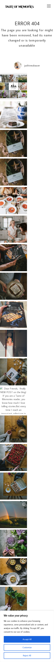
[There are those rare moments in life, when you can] (13, 514)
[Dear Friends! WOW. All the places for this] (13, 200)
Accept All (27, 639)
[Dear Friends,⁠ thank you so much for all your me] (13, 428)
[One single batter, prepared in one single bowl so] (13, 114)
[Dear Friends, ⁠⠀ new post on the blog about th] (13, 571)
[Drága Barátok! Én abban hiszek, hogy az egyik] (13, 143)
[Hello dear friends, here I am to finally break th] (13, 343)
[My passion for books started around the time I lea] (13, 314)
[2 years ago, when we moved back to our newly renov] (13, 600)
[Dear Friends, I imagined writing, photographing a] (13, 286)
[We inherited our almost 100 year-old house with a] (13, 543)
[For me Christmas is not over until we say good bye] (13, 371)
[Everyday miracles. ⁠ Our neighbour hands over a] (13, 486)
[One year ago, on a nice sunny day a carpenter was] (13, 257)
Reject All (27, 655)
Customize (27, 647)
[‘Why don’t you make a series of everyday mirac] (13, 457)
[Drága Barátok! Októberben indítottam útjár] (13, 86)
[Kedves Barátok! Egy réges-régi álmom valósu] (13, 229)
